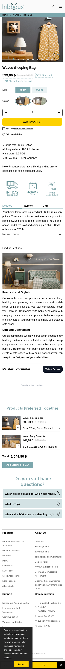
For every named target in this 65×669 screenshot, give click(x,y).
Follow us (8, 639)
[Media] (56, 56)
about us (39, 541)
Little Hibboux (9, 581)
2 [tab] (18, 59)
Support (7, 594)
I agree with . (19, 129)
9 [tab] (51, 59)
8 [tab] (46, 59)
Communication (10, 617)
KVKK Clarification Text (46, 566)
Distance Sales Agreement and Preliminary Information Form (48, 585)
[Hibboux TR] (13, 6)
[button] (6, 112)
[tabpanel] (32, 39)
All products (8, 586)
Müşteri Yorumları (11, 550)
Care (45, 205)
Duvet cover (8, 570)
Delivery (7, 205)
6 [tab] (37, 59)
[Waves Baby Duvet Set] (11, 441)
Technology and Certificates (48, 556)
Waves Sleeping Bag (33, 418)
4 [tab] (27, 59)
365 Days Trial (42, 546)
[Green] (39, 101)
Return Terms (10, 234)
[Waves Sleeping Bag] (32, 39)
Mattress (6, 555)
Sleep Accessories (11, 575)
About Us (40, 533)
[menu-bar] (61, 6)
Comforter (7, 565)
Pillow (5, 560)
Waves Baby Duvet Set (34, 436)
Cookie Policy (41, 562)
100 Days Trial (42, 551)
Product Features (12, 248)
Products (7, 533)
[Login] (53, 6)
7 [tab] (42, 59)
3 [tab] (23, 59)
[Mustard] (22, 101)
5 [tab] (32, 59)
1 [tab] (13, 59)
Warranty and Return (12, 622)
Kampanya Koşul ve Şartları (16, 603)
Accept (21, 664)
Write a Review (52, 369)
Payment (28, 205)
